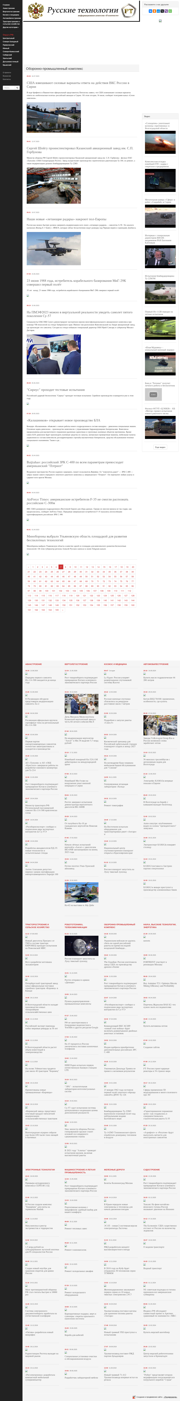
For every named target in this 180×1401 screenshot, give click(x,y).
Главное (6, 5)
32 (92, 571)
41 (34, 576)
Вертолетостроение (11, 11)
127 (126, 595)
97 (29, 590)
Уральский (7, 58)
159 (126, 605)
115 (43, 595)
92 (109, 586)
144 (132, 600)
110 (115, 590)
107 (95, 590)
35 (109, 571)
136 (77, 600)
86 (75, 586)
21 (29, 571)
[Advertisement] (81, 42)
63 (52, 581)
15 (104, 567)
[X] (162, 11)
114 (36, 595)
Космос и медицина (11, 14)
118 (64, 595)
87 (81, 586)
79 (34, 586)
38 (127, 571)
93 (115, 586)
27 (63, 571)
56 (121, 576)
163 (43, 609)
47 (69, 576)
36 (115, 571)
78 (29, 586)
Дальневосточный (10, 61)
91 (104, 586)
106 (88, 590)
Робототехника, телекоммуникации (76, 926)
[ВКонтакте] (150, 11)
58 (132, 576)
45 (58, 576)
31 (86, 571)
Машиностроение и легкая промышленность (80, 1171)
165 (57, 609)
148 (50, 605)
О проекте (7, 72)
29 (75, 571)
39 (132, 571)
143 (126, 600)
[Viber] (166, 11)
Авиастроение (9, 8)
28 (69, 571)
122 (91, 595)
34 (104, 571)
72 (104, 581)
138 (91, 600)
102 (60, 590)
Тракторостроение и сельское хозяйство (11, 22)
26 (58, 571)
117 (57, 595)
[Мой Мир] (158, 11)
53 (104, 576)
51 (92, 576)
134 (64, 600)
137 (84, 600)
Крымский (7, 65)
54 (109, 576)
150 (64, 605)
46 (63, 576)
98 (34, 590)
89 (92, 586)
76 (127, 581)
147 (43, 605)
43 (46, 576)
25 (52, 571)
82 (52, 586)
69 (86, 581)
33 (98, 571)
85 (69, 586)
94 (121, 586)
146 (36, 605)
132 (50, 600)
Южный (6, 48)
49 (81, 576)
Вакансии (7, 76)
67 (75, 581)
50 (86, 576)
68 (81, 581)
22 (34, 571)
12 (87, 567)
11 (81, 567)
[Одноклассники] (154, 11)
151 (70, 605)
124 (105, 595)
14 (98, 567)
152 (77, 605)
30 (81, 571)
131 (43, 600)
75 (121, 581)
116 (50, 595)
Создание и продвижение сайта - (157, 1397)
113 (29, 595)
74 (115, 581)
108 (102, 590)
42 (40, 576)
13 (93, 567)
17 (116, 567)
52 (98, 576)
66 (69, 581)
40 (29, 576)
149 (57, 605)
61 (40, 581)
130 (36, 600)
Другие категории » (11, 27)
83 (58, 586)
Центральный (8, 38)
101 (53, 590)
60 (34, 581)
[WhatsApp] (170, 11)
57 (127, 576)
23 (40, 571)
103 (67, 590)
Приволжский (8, 45)
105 (81, 590)
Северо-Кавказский (11, 51)
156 (105, 605)
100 (46, 590)
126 (119, 595)
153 (84, 605)
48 (75, 576)
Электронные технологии (40, 1169)
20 (133, 567)
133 (57, 600)
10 (75, 567)
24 (46, 571)
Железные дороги (114, 1169)
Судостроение (151, 1169)
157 (112, 605)
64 (58, 581)
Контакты (7, 79)
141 (112, 600)
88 (86, 586)
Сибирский (7, 55)
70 (92, 581)
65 (63, 581)
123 (98, 595)
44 (52, 576)
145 (29, 605)
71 (98, 581)
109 (108, 590)
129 (29, 600)
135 (70, 600)
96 (132, 586)
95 (127, 586)
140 (105, 600)
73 (109, 581)
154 (91, 605)
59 (29, 581)
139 (98, 600)
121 (84, 595)
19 (127, 567)
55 (115, 576)
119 (70, 595)
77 (132, 581)
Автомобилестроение (12, 18)
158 (119, 605)
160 (132, 605)
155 (98, 605)
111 (122, 590)
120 (77, 595)
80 (40, 586)
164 (50, 609)
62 (46, 581)
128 (132, 595)
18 (121, 567)
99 (40, 590)
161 (29, 609)
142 (119, 600)
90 (98, 586)
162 (36, 609)
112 (129, 590)
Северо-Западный (10, 41)
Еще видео (160, 447)
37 (121, 571)
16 (110, 567)
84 (63, 586)
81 (46, 586)
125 (112, 595)
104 (74, 590)
